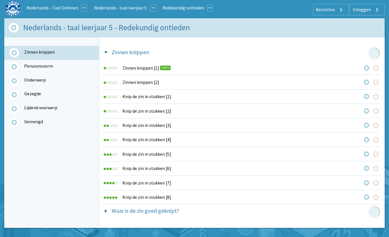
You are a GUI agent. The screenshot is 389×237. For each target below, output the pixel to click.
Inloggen (362, 9)
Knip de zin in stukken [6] (146, 168)
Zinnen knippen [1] (140, 68)
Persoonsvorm (38, 66)
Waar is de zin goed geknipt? (145, 210)
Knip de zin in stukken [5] (146, 154)
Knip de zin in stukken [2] (146, 111)
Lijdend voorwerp (41, 107)
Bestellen (326, 9)
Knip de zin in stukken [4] (146, 139)
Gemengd (33, 121)
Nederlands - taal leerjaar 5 (120, 8)
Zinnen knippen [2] (140, 82)
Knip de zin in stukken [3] (146, 125)
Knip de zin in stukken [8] (146, 197)
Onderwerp (35, 80)
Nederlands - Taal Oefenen (52, 8)
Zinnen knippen (39, 52)
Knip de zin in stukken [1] (146, 96)
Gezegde (32, 93)
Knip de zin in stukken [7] (146, 183)
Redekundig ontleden (183, 8)
